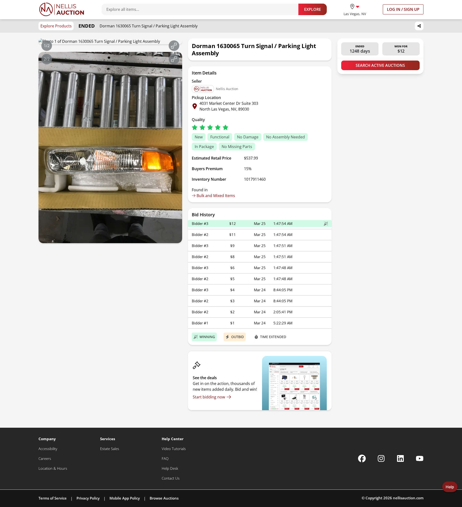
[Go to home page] (61, 9)
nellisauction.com (408, 497)
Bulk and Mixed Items (216, 195)
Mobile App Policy (124, 498)
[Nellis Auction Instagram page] (381, 458)
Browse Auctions (164, 498)
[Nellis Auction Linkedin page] (400, 458)
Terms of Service (52, 498)
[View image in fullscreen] (174, 45)
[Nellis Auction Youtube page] (420, 458)
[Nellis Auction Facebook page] (362, 458)
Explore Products (56, 26)
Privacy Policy (88, 498)
